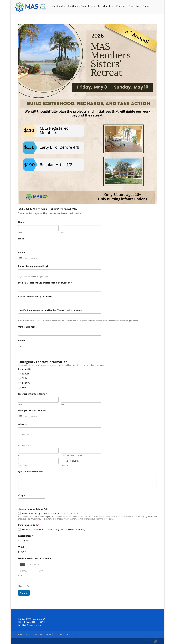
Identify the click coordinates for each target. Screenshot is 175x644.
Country (64, 465)
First (20, 232)
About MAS (57, 6)
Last (63, 232)
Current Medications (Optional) (35, 296)
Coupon (22, 495)
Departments (104, 6)
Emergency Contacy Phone (32, 410)
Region (21, 340)
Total (21, 547)
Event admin (24, 634)
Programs (121, 6)
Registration (25, 536)
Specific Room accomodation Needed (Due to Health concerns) (50, 310)
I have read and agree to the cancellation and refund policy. (50, 513)
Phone (21, 252)
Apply (47, 501)
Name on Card (24, 586)
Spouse (25, 373)
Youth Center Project (68, 634)
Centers (146, 6)
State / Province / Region (71, 455)
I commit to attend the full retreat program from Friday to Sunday (53, 529)
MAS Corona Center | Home (81, 6)
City (19, 455)
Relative (26, 383)
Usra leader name (27, 327)
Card (20, 576)
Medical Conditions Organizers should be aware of (45, 283)
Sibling (25, 378)
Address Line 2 (24, 445)
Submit (24, 592)
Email (22, 239)
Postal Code (23, 465)
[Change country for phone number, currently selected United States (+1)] (21, 258)
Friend (25, 387)
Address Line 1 (24, 435)
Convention (134, 6)
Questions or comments (30, 471)
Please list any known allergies (35, 266)
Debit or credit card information (35, 558)
